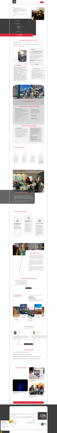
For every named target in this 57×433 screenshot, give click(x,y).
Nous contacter (12, 427)
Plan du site (26, 429)
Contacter (16, 319)
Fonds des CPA (28, 2)
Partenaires (24, 2)
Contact (42, 2)
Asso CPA (32, 2)
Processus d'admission (13, 422)
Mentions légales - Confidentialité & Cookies (19, 429)
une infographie (36, 64)
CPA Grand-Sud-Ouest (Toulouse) (30, 423)
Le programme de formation (14, 421)
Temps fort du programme (13, 423)
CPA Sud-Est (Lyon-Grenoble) (31, 422)
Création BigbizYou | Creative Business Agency (37, 429)
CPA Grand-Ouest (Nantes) (31, 421)
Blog (34, 2)
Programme (18, 2)
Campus (21, 2)
